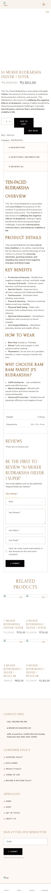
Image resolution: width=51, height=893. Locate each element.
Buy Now (33, 131)
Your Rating (12, 494)
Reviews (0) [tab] (17, 167)
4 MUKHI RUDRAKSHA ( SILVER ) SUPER (36, 624)
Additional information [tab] (25, 157)
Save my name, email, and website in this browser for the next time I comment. (26, 551)
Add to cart (24, 122)
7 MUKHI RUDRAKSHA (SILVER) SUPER (14, 624)
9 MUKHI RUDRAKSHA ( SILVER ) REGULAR (35, 671)
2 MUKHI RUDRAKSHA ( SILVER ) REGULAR (13, 671)
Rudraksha (17, 140)
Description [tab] (18, 147)
